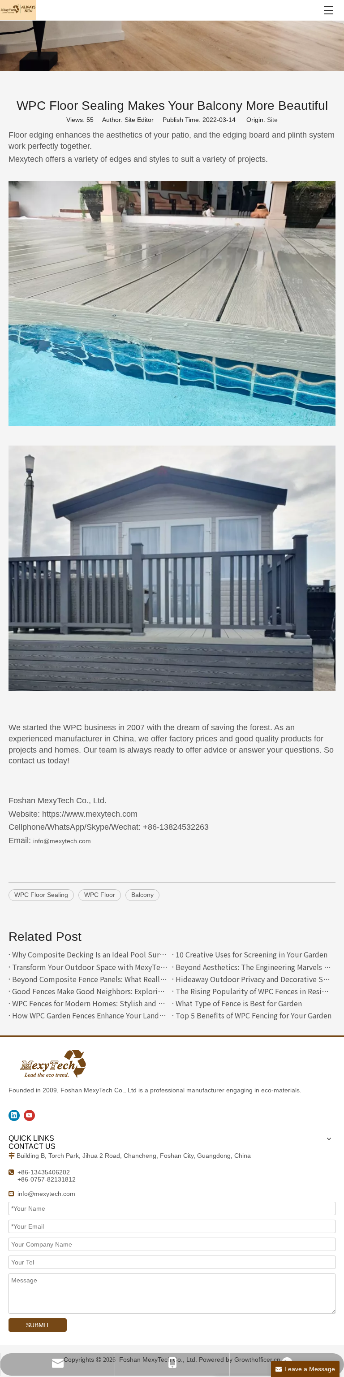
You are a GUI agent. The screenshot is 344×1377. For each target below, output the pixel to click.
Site (272, 119)
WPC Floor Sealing (41, 894)
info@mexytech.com (62, 840)
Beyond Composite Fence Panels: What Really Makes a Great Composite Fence (90, 979)
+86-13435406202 (43, 1172)
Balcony (142, 894)
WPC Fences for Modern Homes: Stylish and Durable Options (90, 1003)
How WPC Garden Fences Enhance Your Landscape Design (90, 1015)
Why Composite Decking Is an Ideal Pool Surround (90, 954)
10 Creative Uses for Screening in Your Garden (251, 954)
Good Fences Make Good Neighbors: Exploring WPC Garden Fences (90, 991)
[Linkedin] (14, 1115)
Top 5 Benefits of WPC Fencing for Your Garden (253, 1015)
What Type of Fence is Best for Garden (239, 1003)
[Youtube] (29, 1115)
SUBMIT (38, 1325)
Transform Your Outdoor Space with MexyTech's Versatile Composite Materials (90, 966)
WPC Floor (99, 894)
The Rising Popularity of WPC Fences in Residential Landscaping (254, 991)
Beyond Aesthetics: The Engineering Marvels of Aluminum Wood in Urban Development (254, 966)
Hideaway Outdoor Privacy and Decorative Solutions (254, 979)
